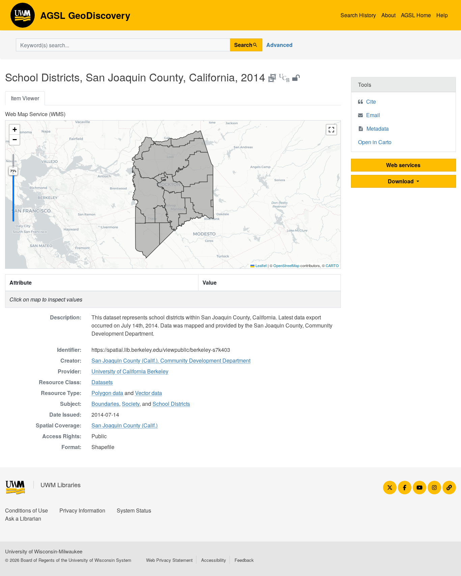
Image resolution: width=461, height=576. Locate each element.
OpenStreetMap (286, 265)
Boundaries (105, 404)
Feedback (244, 560)
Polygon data (107, 393)
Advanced (279, 45)
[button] (14, 130)
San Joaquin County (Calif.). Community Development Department (170, 360)
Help (442, 15)
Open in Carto (374, 142)
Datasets (102, 382)
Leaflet (260, 265)
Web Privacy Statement (169, 560)
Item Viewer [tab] (25, 98)
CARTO (332, 265)
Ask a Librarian (23, 518)
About (388, 15)
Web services (403, 165)
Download (401, 181)
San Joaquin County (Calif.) (124, 425)
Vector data (148, 393)
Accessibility (213, 560)
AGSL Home (416, 15)
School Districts (171, 404)
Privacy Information (82, 510)
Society (130, 404)
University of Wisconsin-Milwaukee (43, 551)
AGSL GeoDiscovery (23, 17)
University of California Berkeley (129, 371)
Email (373, 115)
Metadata (378, 128)
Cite (371, 101)
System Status (134, 510)
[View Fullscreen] (331, 130)
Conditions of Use (26, 510)
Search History (358, 15)
